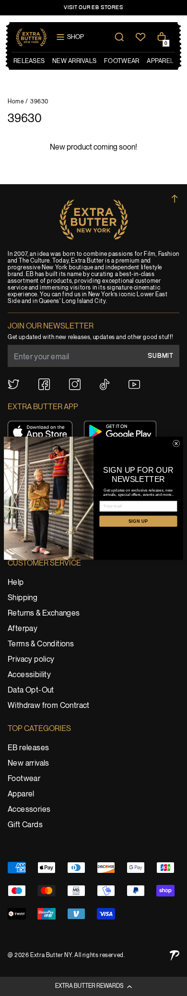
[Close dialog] (176, 443)
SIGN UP (138, 520)
